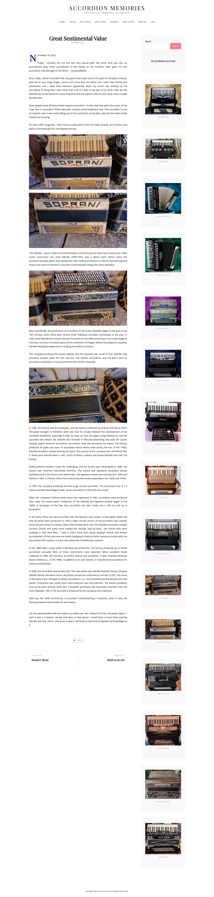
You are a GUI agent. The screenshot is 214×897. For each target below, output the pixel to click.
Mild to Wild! (128, 22)
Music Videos (100, 22)
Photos (72, 22)
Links (153, 22)
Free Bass (142, 22)
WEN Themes (123, 891)
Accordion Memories (107, 8)
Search (148, 41)
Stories (62, 22)
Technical (114, 22)
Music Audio (85, 22)
